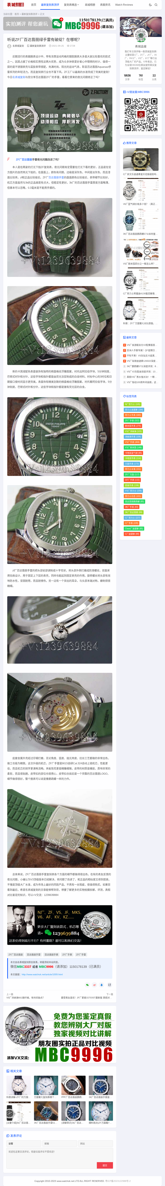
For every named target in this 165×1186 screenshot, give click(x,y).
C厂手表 (131, 523)
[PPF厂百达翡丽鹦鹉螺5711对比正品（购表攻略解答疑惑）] (73, 1086)
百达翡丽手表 (51, 954)
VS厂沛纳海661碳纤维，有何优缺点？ (25, 997)
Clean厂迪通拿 (134, 528)
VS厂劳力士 (133, 490)
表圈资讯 (105, 4)
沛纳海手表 (133, 436)
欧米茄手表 (133, 426)
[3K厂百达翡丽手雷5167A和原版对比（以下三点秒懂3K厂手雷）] (46, 1111)
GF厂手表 (132, 480)
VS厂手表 (132, 442)
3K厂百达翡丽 (133, 512)
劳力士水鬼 (133, 469)
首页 (33, 4)
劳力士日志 (133, 496)
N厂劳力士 (132, 404)
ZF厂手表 (67, 954)
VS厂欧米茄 (133, 447)
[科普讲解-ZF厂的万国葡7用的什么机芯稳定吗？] (18, 1086)
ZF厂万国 (132, 474)
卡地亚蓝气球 (133, 453)
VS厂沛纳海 (133, 431)
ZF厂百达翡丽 (24, 159)
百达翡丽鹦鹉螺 (134, 501)
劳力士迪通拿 (134, 410)
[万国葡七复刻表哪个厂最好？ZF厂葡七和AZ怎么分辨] (46, 1086)
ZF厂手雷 (81, 954)
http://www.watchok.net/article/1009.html (42, 974)
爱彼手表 (132, 485)
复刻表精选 (70, 4)
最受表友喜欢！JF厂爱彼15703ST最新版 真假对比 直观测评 (91, 997)
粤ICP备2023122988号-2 (118, 1181)
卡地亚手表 (133, 458)
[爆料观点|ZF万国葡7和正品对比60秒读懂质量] (101, 1111)
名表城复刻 (18, 46)
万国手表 (132, 464)
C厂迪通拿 (132, 534)
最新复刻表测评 (50, 4)
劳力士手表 (133, 415)
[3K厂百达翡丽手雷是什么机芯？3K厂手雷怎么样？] (101, 1086)
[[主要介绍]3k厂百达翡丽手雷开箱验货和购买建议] (18, 1111)
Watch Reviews (124, 4)
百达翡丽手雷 (56, 177)
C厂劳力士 (132, 518)
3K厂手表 (131, 507)
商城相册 (90, 4)
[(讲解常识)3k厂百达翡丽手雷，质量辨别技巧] (73, 1111)
